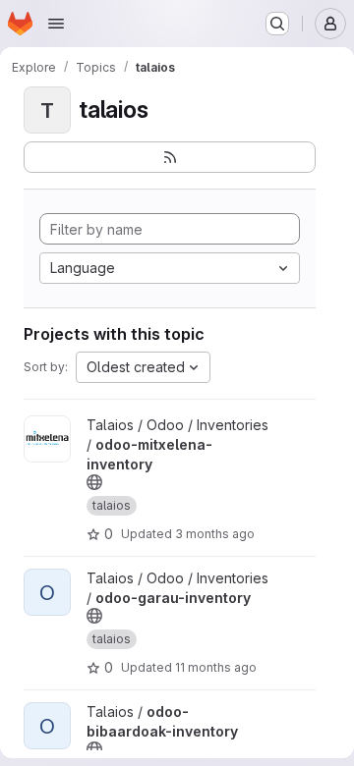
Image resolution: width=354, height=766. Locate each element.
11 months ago (216, 667)
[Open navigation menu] (56, 23)
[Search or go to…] (277, 23)
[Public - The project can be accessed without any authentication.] (94, 482)
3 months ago (215, 533)
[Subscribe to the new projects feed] (170, 157)
